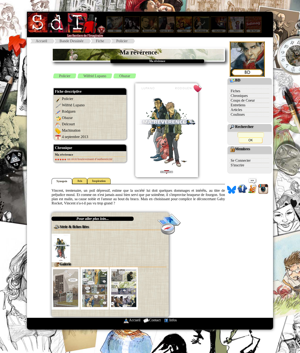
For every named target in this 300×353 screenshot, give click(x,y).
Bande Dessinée (71, 41)
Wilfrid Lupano (94, 76)
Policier (122, 41)
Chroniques (239, 96)
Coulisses (238, 114)
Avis (79, 181)
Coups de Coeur (243, 100)
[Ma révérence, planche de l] (66, 288)
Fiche (100, 41)
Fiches (235, 91)
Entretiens (238, 105)
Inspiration (99, 181)
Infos (173, 320)
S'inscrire (237, 165)
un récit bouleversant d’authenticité (89, 159)
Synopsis (61, 181)
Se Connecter (241, 160)
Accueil (41, 41)
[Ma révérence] (61, 247)
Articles (236, 110)
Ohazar (124, 76)
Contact (155, 320)
